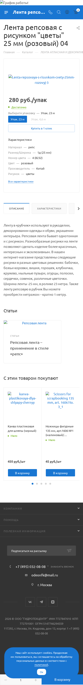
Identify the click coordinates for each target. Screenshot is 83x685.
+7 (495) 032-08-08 (30, 566)
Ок (41, 672)
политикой (41, 664)
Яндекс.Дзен (53, 602)
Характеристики (49, 208)
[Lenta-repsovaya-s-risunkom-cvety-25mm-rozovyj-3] (41, 79)
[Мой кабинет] (67, 12)
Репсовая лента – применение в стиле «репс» (29, 348)
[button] (32, 483)
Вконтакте (30, 602)
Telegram (41, 602)
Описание (16, 208)
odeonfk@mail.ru (44, 575)
